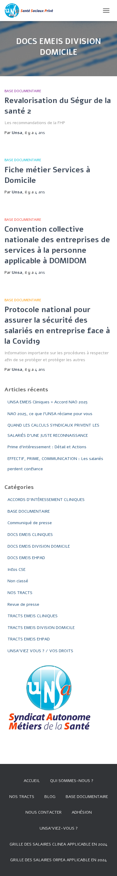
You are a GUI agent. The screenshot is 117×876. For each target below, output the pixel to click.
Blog (50, 796)
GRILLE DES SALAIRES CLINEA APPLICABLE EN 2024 (58, 844)
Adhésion (82, 812)
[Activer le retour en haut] (105, 863)
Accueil (32, 781)
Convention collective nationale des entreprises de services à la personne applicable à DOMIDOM (57, 245)
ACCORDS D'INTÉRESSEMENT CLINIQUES (46, 499)
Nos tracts (21, 796)
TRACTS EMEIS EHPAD (29, 639)
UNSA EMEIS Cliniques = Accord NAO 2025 (48, 402)
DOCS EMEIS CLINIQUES (30, 534)
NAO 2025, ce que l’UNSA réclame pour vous (50, 414)
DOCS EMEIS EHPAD (26, 558)
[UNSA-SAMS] (32, 10)
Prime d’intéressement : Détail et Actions (47, 447)
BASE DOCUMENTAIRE (22, 91)
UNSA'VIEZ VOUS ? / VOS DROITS (40, 651)
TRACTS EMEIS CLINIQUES (33, 616)
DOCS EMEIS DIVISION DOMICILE (39, 546)
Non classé (18, 581)
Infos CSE (17, 569)
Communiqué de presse (30, 523)
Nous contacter (44, 812)
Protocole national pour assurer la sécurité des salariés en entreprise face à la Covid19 (57, 325)
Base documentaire (87, 796)
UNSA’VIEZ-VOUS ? (59, 828)
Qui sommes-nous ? (71, 781)
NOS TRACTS (20, 593)
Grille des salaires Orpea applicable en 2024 (58, 860)
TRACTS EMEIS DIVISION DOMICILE (41, 627)
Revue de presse (23, 604)
